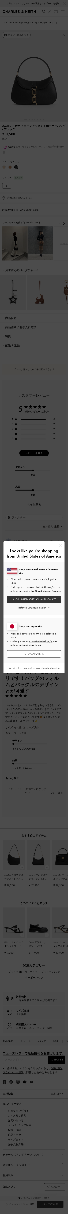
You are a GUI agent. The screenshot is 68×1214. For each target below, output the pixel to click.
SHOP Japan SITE (34, 654)
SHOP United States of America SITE (34, 599)
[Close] (60, 545)
